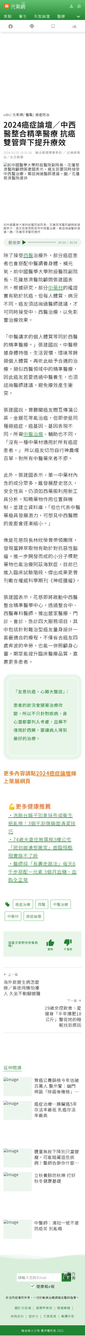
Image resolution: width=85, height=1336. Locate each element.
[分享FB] (10, 26)
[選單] (79, 6)
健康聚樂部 (44, 1308)
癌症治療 (22, 904)
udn (7, 114)
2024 (42, 773)
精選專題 (63, 1308)
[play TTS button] (24, 242)
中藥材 (55, 287)
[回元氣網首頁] (18, 6)
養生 (23, 16)
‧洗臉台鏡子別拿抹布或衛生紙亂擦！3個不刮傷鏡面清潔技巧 (42, 823)
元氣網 (18, 114)
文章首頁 (49, 1316)
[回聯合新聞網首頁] (7, 7)
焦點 (8, 16)
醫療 (61, 16)
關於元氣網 (23, 1308)
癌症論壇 (60, 773)
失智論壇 (42, 16)
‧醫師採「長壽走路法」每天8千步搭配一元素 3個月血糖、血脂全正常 (42, 871)
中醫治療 (33, 433)
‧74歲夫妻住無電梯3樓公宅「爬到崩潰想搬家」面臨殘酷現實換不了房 (40, 847)
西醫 (28, 255)
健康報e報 (45, 1286)
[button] (78, 16)
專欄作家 (67, 1316)
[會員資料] (71, 6)
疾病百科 (17, 1316)
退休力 (33, 1316)
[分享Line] (31, 26)
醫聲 (29, 114)
